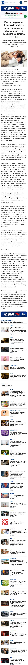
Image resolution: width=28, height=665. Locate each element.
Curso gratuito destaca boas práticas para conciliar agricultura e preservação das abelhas (18, 583)
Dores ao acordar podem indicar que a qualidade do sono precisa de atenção (17, 341)
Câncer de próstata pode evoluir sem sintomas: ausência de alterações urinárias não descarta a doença (16, 486)
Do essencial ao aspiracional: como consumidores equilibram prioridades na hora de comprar (18, 532)
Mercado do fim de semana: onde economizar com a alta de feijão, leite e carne (17, 404)
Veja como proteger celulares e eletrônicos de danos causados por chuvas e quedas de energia (18, 573)
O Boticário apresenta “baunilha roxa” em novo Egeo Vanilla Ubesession (18, 433)
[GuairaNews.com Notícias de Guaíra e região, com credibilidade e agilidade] (2, 2)
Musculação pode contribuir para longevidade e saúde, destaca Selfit (17, 514)
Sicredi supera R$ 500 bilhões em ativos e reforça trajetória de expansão (18, 593)
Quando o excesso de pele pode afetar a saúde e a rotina (18, 367)
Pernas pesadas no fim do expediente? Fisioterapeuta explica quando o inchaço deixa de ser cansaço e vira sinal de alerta (17, 393)
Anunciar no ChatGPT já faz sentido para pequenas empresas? (17, 414)
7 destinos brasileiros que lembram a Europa (17, 496)
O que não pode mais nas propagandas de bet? (17, 522)
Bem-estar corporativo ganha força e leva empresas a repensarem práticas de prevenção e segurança (18, 542)
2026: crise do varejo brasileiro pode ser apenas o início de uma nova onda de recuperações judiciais (17, 661)
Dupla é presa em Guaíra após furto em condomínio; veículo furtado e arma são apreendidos (18, 463)
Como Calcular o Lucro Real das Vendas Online (17, 642)
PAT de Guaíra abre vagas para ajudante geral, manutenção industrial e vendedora (18, 651)
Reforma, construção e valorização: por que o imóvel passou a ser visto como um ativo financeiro (18, 443)
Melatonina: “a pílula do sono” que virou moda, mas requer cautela (18, 376)
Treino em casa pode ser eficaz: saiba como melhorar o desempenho (18, 505)
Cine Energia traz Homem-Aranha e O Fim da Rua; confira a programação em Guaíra (18, 634)
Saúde (17, 37)
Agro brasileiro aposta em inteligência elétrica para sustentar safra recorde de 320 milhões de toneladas (18, 562)
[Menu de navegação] (25, 2)
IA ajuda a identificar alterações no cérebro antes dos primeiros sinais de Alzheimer (17, 423)
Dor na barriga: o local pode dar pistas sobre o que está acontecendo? (17, 552)
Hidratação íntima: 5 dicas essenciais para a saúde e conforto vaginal (17, 359)
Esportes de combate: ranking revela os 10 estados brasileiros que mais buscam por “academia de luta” (18, 624)
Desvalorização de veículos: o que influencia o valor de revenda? (18, 614)
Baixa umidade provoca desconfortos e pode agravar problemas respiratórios (18, 453)
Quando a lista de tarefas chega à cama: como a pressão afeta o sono (18, 350)
